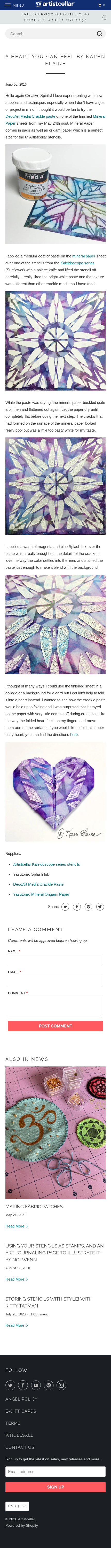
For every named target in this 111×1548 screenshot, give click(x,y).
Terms (13, 1423)
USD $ (14, 1506)
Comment (18, 993)
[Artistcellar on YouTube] (37, 1385)
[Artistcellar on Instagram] (62, 1385)
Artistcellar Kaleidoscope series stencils (46, 864)
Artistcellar (26, 1519)
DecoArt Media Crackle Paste (38, 884)
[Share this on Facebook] (76, 907)
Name (14, 951)
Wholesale (19, 1435)
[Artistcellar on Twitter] (11, 1385)
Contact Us (19, 1447)
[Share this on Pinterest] (87, 907)
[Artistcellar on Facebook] (24, 1385)
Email (14, 972)
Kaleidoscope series (77, 263)
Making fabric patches (34, 1206)
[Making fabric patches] (55, 1132)
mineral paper (83, 256)
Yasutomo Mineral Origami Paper (41, 894)
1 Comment (39, 1314)
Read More (15, 1226)
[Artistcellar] (55, 5)
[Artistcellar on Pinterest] (50, 1385)
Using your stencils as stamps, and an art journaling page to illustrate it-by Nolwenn (54, 1252)
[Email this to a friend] (99, 907)
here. (74, 734)
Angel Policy (21, 1399)
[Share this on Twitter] (64, 907)
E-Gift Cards (20, 1411)
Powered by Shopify (21, 1525)
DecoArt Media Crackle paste (30, 116)
